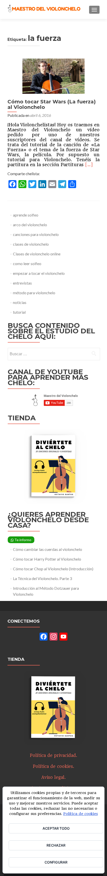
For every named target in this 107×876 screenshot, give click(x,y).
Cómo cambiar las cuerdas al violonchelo (47, 549)
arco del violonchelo (30, 224)
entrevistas (22, 283)
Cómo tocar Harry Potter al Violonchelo (47, 559)
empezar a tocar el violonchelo (39, 273)
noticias (19, 302)
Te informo (22, 540)
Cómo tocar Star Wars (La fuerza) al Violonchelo (51, 104)
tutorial (19, 312)
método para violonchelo (34, 292)
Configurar (56, 862)
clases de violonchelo (31, 244)
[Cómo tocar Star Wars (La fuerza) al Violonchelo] (53, 75)
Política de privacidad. (53, 755)
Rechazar (56, 845)
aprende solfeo (25, 215)
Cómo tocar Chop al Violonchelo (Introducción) (53, 568)
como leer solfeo (27, 263)
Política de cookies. (53, 766)
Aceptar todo (56, 828)
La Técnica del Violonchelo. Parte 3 (42, 578)
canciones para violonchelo (36, 234)
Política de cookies (80, 813)
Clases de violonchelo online (36, 253)
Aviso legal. (53, 777)
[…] (89, 164)
